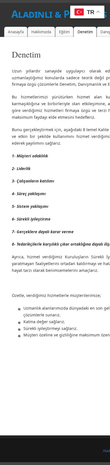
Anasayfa (16, 31)
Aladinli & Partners (59, 14)
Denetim (85, 31)
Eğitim (64, 31)
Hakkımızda (41, 31)
